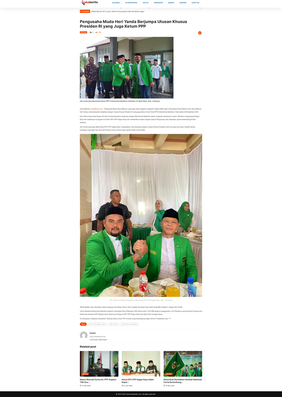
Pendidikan (158, 3)
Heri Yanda (114, 324)
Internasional (131, 3)
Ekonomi (183, 3)
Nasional (116, 3)
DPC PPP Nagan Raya (98, 324)
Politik (145, 3)
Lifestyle (195, 3)
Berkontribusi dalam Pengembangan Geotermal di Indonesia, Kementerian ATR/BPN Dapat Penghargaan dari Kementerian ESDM (135, 11)
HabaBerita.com (97, 109)
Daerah (171, 3)
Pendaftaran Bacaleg (129, 324)
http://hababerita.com (98, 336)
